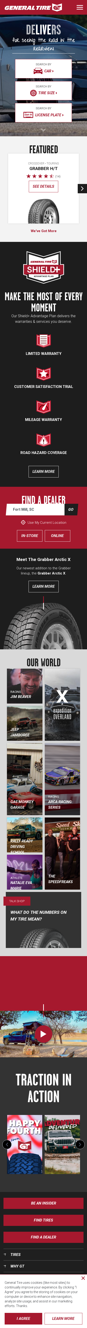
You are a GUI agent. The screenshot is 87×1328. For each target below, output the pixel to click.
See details (43, 186)
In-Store (29, 536)
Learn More (43, 586)
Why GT (17, 1266)
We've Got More (44, 231)
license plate (48, 112)
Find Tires (43, 1220)
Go (71, 509)
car (43, 68)
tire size (45, 90)
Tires (15, 1254)
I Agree (23, 1318)
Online (57, 536)
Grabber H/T (43, 168)
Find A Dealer (43, 1237)
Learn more (43, 471)
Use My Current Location (46, 523)
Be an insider (43, 1203)
